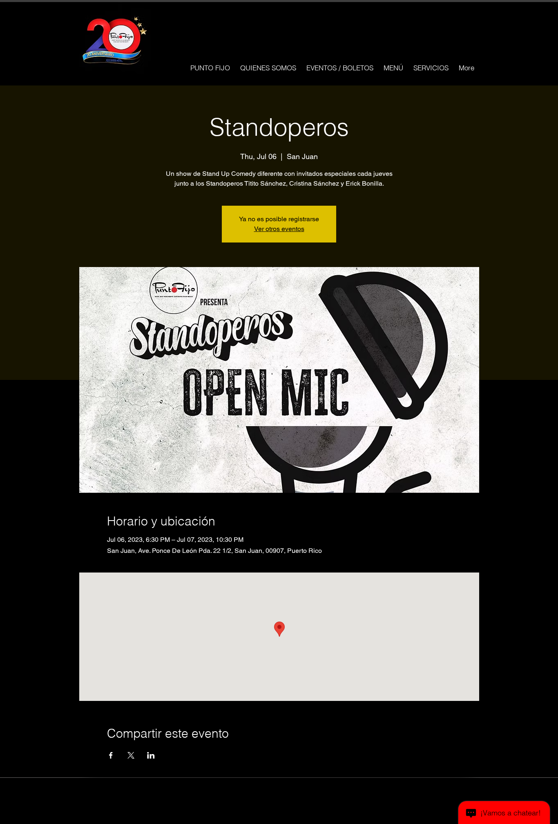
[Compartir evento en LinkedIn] (151, 755)
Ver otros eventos (279, 229)
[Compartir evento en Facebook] (111, 755)
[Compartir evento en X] (131, 755)
